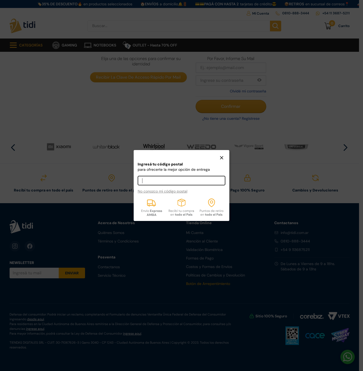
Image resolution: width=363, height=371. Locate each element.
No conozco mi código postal (162, 191)
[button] (221, 158)
